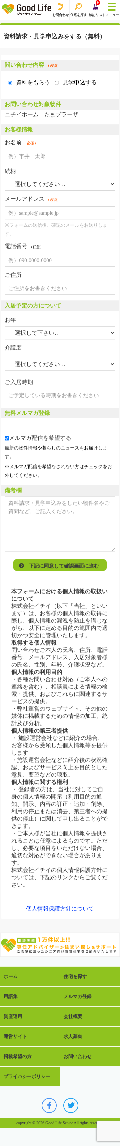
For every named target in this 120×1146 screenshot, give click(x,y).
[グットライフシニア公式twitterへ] (70, 1105)
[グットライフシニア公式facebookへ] (49, 1105)
